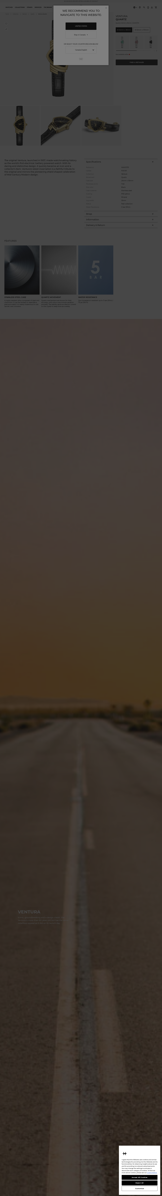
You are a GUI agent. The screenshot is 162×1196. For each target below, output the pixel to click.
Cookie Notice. (152, 1173)
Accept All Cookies (139, 1177)
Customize (139, 1188)
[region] (139, 1170)
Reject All (140, 1183)
